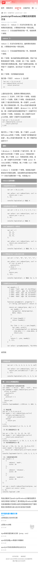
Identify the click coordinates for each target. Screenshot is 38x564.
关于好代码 (15, 556)
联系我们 (23, 556)
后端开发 (26, 8)
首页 (2, 8)
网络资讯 (9, 8)
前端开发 (18, 8)
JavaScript (18, 13)
